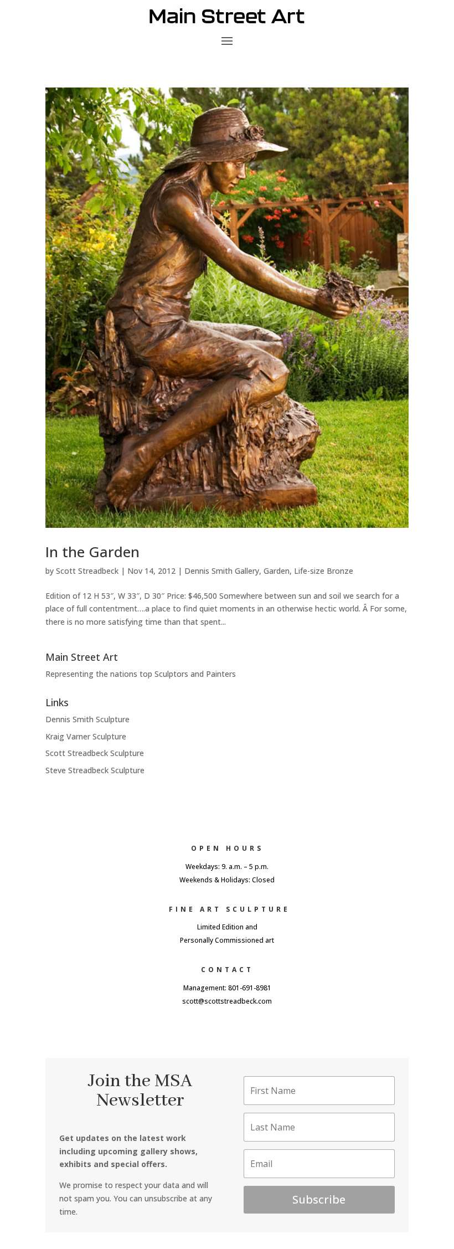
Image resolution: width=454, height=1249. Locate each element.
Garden (277, 571)
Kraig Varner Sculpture (85, 736)
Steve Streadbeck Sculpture (95, 770)
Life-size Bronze (323, 571)
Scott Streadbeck (87, 571)
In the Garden (92, 552)
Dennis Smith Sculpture (87, 719)
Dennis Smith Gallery (221, 571)
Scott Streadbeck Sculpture (94, 753)
